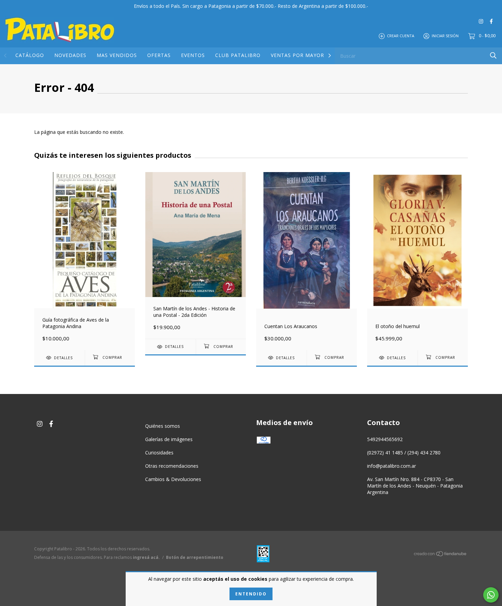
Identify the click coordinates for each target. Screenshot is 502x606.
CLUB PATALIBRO (238, 55)
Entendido (251, 594)
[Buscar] (493, 55)
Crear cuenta (400, 35)
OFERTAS (159, 55)
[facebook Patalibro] (491, 21)
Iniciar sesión (445, 35)
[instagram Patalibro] (481, 21)
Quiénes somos (162, 426)
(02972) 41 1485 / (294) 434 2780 (404, 452)
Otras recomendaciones (171, 466)
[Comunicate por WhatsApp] (491, 595)
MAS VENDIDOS (117, 55)
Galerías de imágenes (169, 439)
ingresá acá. (146, 557)
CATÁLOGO (29, 55)
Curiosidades (159, 452)
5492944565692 (385, 439)
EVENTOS (193, 55)
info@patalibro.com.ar (391, 466)
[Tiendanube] (440, 555)
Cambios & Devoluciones (173, 479)
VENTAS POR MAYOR (297, 55)
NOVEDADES (70, 55)
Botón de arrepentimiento (194, 557)
